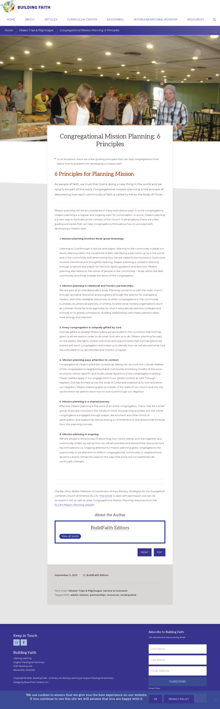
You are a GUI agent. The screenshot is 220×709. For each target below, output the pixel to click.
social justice (128, 595)
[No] (216, 699)
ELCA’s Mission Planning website (74, 504)
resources (113, 595)
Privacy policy (179, 699)
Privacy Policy (154, 688)
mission (84, 595)
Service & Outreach (115, 590)
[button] (214, 19)
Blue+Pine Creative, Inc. (36, 682)
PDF (159, 552)
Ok (155, 699)
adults (74, 595)
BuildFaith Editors (110, 528)
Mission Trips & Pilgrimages (85, 590)
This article (105, 495)
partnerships (98, 595)
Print (144, 552)
